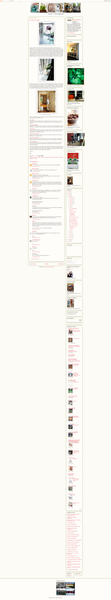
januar (70, 237)
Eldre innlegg (60, 263)
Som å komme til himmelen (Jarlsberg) (74, 559)
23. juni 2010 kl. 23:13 (36, 213)
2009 (69, 239)
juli (70, 205)
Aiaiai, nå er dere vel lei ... (74, 225)
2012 (69, 193)
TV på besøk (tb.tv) (70, 532)
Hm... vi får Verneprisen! (73, 223)
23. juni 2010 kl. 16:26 (36, 193)
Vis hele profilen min (71, 32)
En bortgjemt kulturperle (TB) (72, 569)
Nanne (33, 215)
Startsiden (47, 263)
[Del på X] (40, 155)
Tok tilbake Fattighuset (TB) (72, 531)
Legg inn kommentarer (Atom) (49, 266)
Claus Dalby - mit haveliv (73, 388)
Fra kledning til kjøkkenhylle (72, 214)
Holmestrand (57, 157)
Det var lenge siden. (76, 338)
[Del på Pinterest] (43, 155)
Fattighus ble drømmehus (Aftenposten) (72, 529)
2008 (69, 241)
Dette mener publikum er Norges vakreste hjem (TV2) (73, 515)
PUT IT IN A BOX (71, 354)
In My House (70, 493)
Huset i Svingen (71, 477)
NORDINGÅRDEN (71, 408)
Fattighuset (43, 157)
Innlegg (70, 260)
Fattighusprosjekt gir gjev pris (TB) (73, 526)
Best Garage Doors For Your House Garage (76, 479)
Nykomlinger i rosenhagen (72, 351)
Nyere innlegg (32, 263)
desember (71, 197)
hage (53, 157)
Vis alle (80, 509)
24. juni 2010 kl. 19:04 (36, 256)
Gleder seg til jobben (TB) (72, 543)
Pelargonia (71, 210)
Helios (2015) (70, 474)
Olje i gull (71, 229)
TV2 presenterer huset (71, 522)
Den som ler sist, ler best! (74, 217)
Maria (33, 221)
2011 (69, 194)
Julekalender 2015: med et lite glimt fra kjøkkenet (76, 451)
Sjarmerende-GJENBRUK (73, 432)
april (70, 232)
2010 (69, 196)
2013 (69, 191)
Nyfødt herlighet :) (76, 442)
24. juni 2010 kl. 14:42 (36, 251)
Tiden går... (75, 401)
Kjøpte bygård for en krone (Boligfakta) (74, 540)
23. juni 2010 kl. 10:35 (36, 171)
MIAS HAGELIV (71, 350)
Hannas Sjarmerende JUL (73, 416)
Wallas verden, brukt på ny (73, 364)
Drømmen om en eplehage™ (73, 345)
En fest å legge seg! (72, 218)
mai (70, 231)
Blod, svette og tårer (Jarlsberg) (73, 542)
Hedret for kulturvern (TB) (72, 524)
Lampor (74, 494)
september (71, 202)
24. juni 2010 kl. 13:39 (36, 237)
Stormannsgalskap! (72, 220)
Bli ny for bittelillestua (73, 208)
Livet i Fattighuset (35, 239)
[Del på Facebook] (41, 155)
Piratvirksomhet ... (72, 215)
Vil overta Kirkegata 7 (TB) (72, 555)
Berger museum (71, 473)
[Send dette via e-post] (38, 155)
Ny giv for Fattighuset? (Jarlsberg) (73, 557)
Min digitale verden (72, 380)
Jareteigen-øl (34, 195)
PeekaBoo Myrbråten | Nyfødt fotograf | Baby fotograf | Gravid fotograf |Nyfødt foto (74, 441)
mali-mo (70, 449)
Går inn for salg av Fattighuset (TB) (73, 545)
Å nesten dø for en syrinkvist (72, 227)
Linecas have (34, 180)
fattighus (39, 157)
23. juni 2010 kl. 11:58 (36, 178)
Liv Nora (33, 188)
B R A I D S (75, 466)
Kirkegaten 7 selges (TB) (71, 549)
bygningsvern (35, 157)
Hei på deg (74, 458)
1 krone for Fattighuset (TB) (72, 547)
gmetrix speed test (71, 355)
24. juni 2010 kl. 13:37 (36, 229)
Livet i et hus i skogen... (73, 396)
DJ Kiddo (33, 231)
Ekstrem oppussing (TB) (71, 538)
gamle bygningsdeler (48, 157)
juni (70, 207)
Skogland (70, 400)
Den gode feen (71, 457)
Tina (69, 501)
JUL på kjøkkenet (76, 417)
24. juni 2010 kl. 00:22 (36, 219)
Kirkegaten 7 (32, 158)
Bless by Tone (34, 168)
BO (69, 465)
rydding (35, 158)
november (71, 199)
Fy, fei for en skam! (72, 211)
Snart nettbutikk (75, 365)
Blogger (60, 597)
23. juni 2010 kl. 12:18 (36, 186)
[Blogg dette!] (39, 155)
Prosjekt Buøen (71, 424)
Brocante (70, 372)
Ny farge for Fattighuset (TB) (72, 536)
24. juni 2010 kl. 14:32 (36, 244)
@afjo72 (33, 163)
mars (70, 234)
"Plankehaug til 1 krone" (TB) (72, 551)
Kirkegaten (61, 157)
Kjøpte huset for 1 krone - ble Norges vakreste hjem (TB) (74, 520)
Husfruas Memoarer (72, 485)
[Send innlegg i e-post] (36, 155)
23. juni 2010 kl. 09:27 (36, 166)
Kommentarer (71, 262)
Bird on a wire (34, 173)
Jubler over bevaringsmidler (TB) (73, 534)
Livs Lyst (70, 337)
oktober (70, 200)
